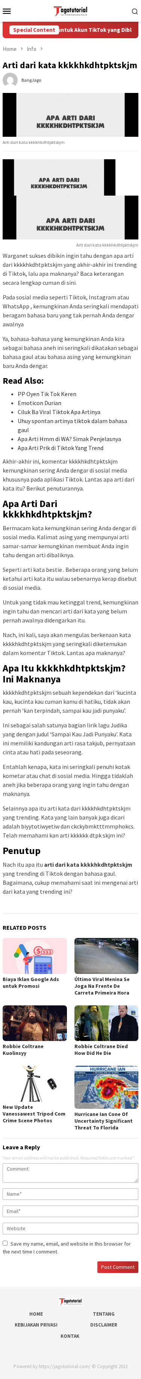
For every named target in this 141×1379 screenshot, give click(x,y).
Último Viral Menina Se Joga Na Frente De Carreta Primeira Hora (102, 986)
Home (36, 1314)
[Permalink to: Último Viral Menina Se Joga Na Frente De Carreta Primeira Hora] (106, 956)
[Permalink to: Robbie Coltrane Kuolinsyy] (35, 1023)
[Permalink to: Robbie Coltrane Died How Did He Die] (106, 1023)
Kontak (70, 1336)
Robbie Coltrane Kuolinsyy (23, 1049)
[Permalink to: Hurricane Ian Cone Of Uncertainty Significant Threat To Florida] (106, 1087)
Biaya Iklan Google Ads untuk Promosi (31, 982)
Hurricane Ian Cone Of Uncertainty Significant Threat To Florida (103, 1121)
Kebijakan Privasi (36, 1325)
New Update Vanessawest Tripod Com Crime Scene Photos (34, 1114)
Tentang (104, 1314)
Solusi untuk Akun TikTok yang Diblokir (83, 30)
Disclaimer (103, 1325)
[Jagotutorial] (70, 10)
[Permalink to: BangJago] (10, 79)
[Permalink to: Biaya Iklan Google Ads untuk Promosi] (35, 956)
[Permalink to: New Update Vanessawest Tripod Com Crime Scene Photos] (35, 1083)
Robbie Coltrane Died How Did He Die (101, 1049)
